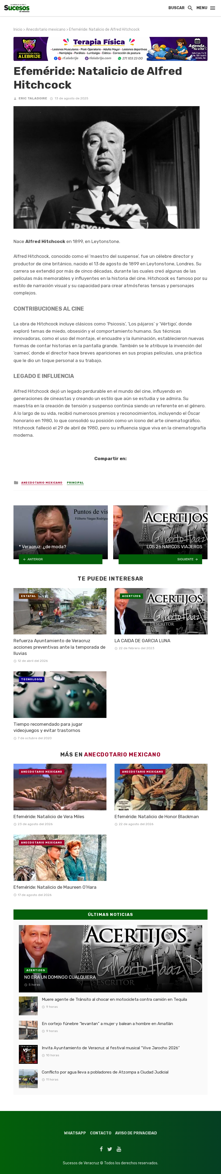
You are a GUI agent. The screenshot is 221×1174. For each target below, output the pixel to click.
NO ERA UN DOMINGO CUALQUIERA (60, 977)
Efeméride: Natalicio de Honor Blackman (157, 816)
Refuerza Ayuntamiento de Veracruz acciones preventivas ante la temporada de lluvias (59, 647)
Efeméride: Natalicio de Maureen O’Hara (54, 887)
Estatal (28, 596)
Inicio (17, 29)
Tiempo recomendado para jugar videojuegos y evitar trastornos (47, 727)
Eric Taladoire (33, 98)
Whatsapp (75, 1133)
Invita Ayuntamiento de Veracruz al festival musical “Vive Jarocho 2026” (111, 1048)
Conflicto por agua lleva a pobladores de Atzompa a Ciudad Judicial (105, 1072)
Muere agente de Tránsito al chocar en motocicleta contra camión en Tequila (114, 999)
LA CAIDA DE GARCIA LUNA (142, 640)
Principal (75, 482)
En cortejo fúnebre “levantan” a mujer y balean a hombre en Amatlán (107, 1023)
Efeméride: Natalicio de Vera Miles (48, 816)
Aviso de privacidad (136, 1133)
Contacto (100, 1133)
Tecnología (31, 679)
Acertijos (131, 596)
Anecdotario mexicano (45, 29)
